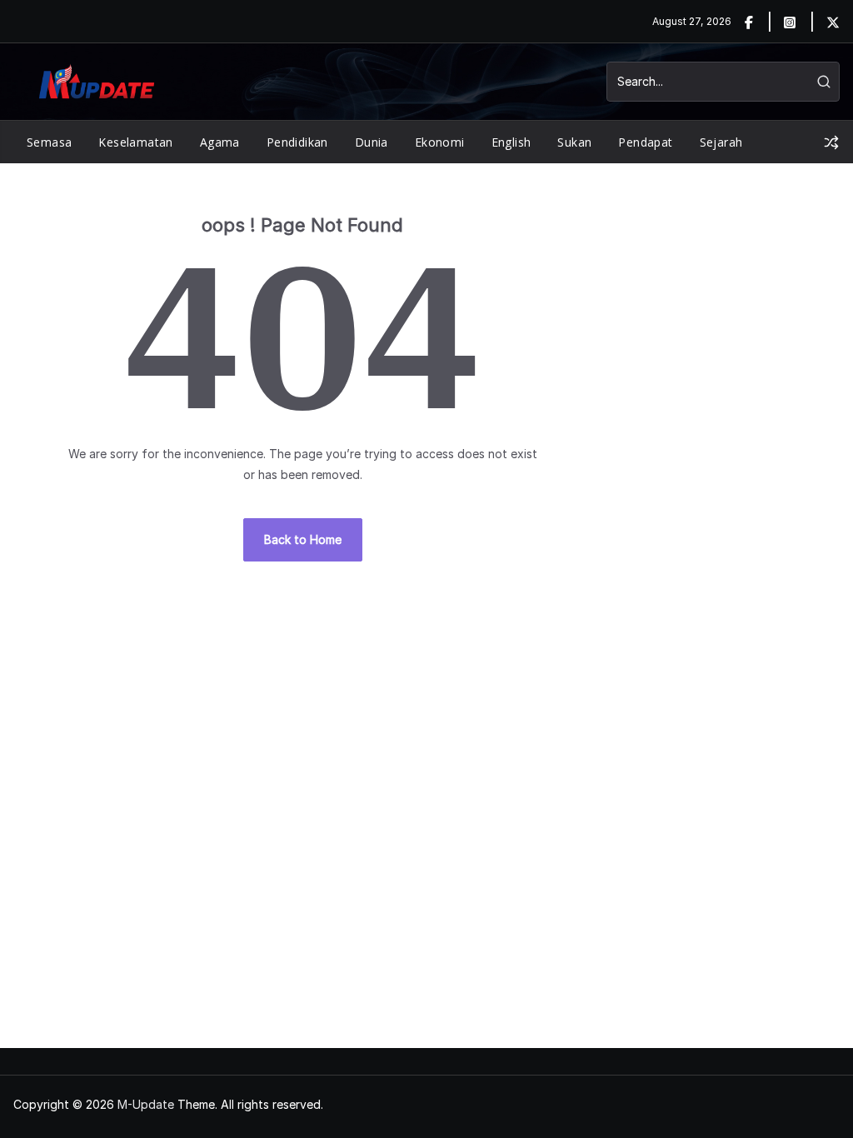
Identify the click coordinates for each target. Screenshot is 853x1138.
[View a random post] (831, 142)
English (511, 142)
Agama (220, 142)
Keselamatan (135, 142)
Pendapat (645, 142)
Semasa (49, 142)
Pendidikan (297, 142)
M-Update (145, 1104)
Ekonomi (440, 142)
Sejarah (721, 142)
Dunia (371, 142)
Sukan (574, 142)
